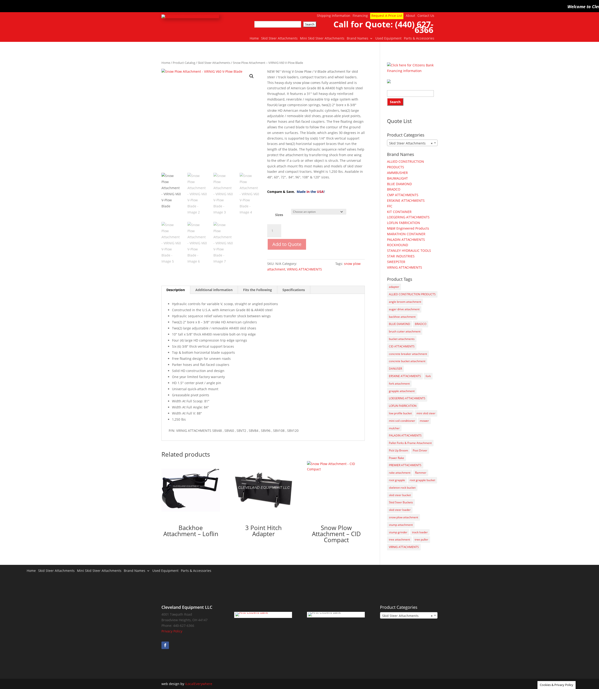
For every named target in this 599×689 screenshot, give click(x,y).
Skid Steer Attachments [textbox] (411, 143)
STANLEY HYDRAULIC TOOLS (409, 250)
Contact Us (425, 16)
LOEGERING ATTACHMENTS (408, 217)
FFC (389, 206)
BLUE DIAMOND (399, 184)
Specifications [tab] (293, 290)
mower (424, 421)
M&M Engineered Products (408, 228)
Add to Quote (286, 244)
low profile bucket (400, 413)
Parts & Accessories (419, 38)
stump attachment (401, 525)
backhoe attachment (402, 317)
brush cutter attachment (404, 331)
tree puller (421, 539)
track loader (420, 532)
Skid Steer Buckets (401, 502)
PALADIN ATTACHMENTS (406, 239)
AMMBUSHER (397, 172)
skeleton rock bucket (402, 488)
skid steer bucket (400, 495)
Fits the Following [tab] (257, 290)
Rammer (420, 473)
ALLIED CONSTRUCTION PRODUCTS (412, 294)
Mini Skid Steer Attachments (322, 38)
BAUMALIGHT (397, 178)
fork (428, 376)
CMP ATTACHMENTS (402, 195)
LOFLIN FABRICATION (403, 222)
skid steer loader (400, 510)
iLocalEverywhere (198, 684)
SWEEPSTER (396, 262)
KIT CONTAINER (399, 211)
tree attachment (399, 539)
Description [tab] (175, 290)
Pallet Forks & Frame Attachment (410, 443)
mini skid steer (425, 413)
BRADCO (393, 189)
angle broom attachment (405, 302)
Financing (360, 16)
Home (254, 38)
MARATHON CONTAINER (406, 234)
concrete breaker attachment (408, 354)
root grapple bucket (422, 480)
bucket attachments (402, 339)
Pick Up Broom (398, 450)
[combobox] (412, 143)
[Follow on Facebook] (165, 645)
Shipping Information (333, 16)
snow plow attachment (403, 517)
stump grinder (398, 532)
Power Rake (396, 458)
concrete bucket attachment (407, 361)
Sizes (279, 215)
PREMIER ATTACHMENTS (405, 465)
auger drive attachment (404, 309)
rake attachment (399, 473)
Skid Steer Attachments (279, 38)
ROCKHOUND (397, 245)
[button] (251, 76)
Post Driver (420, 450)
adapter (394, 287)
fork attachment (399, 384)
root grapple (397, 480)
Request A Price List (386, 15)
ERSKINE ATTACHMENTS (406, 200)
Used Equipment (388, 38)
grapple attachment (402, 391)
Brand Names (357, 38)
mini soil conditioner (402, 421)
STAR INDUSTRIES (401, 256)
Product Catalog (184, 63)
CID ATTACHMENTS (402, 346)
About (410, 16)
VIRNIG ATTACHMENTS (304, 269)
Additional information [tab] (214, 290)
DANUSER (395, 369)
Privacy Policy (171, 631)
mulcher (394, 428)
